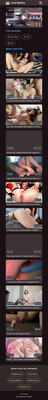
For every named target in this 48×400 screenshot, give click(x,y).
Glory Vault (32, 374)
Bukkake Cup (17, 374)
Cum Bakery (18, 2)
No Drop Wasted (15, 380)
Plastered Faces (33, 380)
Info (12, 43)
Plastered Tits (24, 387)
